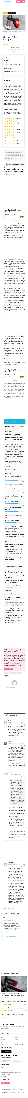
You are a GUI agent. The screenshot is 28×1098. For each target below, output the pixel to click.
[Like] (22, 724)
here (10, 397)
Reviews (3, 1039)
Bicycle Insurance (19, 1044)
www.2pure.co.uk (14, 71)
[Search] (26, 1)
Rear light (6, 675)
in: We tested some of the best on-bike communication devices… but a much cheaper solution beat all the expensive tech (11, 937)
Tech (2, 1044)
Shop (16, 1042)
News (2, 1037)
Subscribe (21, 1)
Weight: (6, 69)
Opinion (16, 1037)
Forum (16, 1036)
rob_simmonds (10, 687)
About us (3, 1036)
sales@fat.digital (17, 1072)
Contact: (7, 71)
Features (3, 1042)
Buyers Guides (4, 1041)
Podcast (16, 1039)
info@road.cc (13, 1067)
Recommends (18, 1041)
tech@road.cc (11, 1070)
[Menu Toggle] (2, 1)
